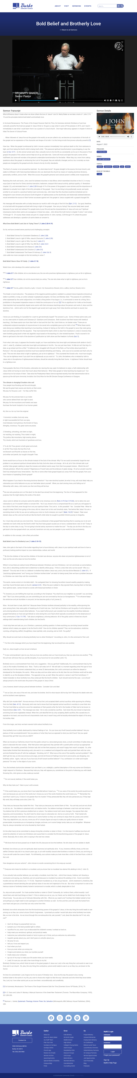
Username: (107, 1034)
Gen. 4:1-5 (16, 704)
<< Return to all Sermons (68, 30)
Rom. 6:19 (60, 501)
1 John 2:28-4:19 (46, 224)
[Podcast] (86, 1018)
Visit (66, 6)
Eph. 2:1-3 (72, 204)
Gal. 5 (76, 336)
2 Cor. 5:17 (11, 152)
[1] (90, 140)
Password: (107, 1042)
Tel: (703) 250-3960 (18, 1051)
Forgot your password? (112, 1055)
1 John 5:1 (84, 571)
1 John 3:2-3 (43, 244)
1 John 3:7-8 (33, 261)
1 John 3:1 (40, 241)
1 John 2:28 (32, 186)
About (58, 6)
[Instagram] (60, 1018)
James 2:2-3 (36, 585)
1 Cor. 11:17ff (20, 617)
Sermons (76, 6)
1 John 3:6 (45, 252)
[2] (60, 302)
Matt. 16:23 (68, 512)
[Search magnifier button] (122, 6)
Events (87, 6)
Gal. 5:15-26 (69, 501)
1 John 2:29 (48, 238)
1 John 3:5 (38, 250)
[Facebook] (51, 1018)
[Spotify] (77, 1018)
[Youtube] (68, 1018)
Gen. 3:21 (17, 710)
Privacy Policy (79, 1075)
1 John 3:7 (9, 273)
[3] (76, 325)
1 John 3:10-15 (35, 541)
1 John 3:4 (37, 247)
